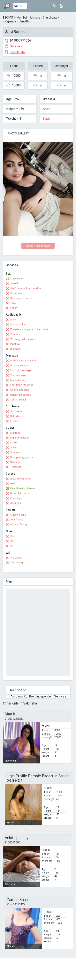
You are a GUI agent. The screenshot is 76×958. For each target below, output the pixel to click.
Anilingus (15, 503)
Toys (13, 303)
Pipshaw (15, 343)
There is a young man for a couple (29, 329)
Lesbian (14, 421)
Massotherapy (18, 380)
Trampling (16, 466)
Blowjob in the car (20, 493)
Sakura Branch (18, 399)
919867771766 (20, 40)
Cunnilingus (16, 498)
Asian (46, 109)
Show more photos (38, 245)
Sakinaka (35, 17)
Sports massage (19, 389)
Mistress (15, 432)
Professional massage (23, 360)
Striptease (16, 411)
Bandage (15, 462)
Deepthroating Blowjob (23, 488)
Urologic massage (20, 370)
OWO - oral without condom (26, 288)
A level (14, 283)
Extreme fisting (18, 524)
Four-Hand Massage (21, 384)
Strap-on (15, 452)
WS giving (16, 557)
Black (46, 118)
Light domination (19, 437)
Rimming (15, 348)
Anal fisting (16, 519)
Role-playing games (21, 457)
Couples (15, 334)
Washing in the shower (23, 339)
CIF (12, 545)
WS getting (16, 562)
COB (12, 541)
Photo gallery (18, 133)
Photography (17, 324)
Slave (13, 447)
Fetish (13, 307)
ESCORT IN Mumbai (15, 17)
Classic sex (16, 278)
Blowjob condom (20, 478)
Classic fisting (18, 514)
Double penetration (21, 298)
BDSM (13, 442)
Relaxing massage (20, 394)
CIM (12, 536)
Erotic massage (19, 365)
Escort (14, 319)
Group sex (16, 293)
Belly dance (16, 416)
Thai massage (18, 375)
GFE (12, 483)
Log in (62, 4)
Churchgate (50, 17)
